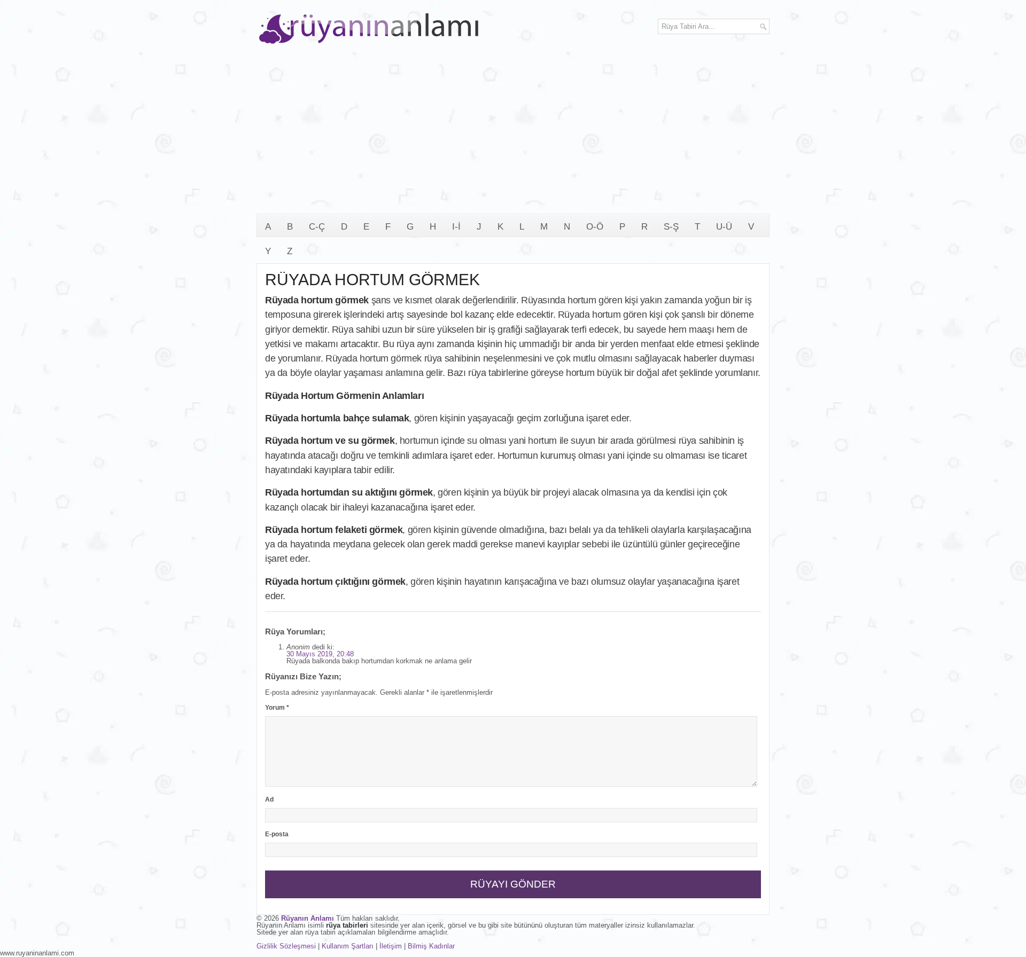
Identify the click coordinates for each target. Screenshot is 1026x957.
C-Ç (317, 227)
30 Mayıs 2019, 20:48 (320, 654)
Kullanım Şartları (348, 946)
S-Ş (671, 227)
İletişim (390, 946)
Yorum (277, 707)
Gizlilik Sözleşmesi (286, 946)
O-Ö (594, 227)
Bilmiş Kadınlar (431, 946)
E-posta (277, 834)
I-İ (456, 227)
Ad (269, 799)
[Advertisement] (513, 133)
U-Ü (724, 227)
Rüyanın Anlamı (307, 918)
